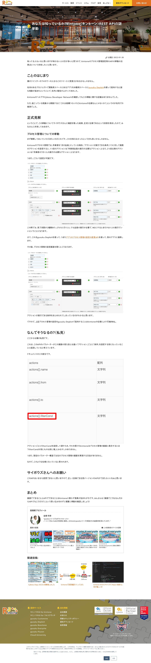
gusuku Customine (39, 618)
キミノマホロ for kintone (41, 612)
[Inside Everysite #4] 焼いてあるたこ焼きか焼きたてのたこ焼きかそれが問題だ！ (86, 547)
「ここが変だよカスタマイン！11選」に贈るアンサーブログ (63, 546)
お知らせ (63, 615)
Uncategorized (47, 542)
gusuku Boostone (38, 625)
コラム (86, 3)
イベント (79, 3)
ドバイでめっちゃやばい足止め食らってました (40, 546)
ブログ (93, 3)
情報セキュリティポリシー (69, 618)
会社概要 (63, 612)
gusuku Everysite (38, 628)
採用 (99, 3)
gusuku (72, 542)
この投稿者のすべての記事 (112, 528)
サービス (65, 3)
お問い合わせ (141, 3)
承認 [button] (106, 658)
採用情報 (63, 625)
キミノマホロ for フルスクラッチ (42, 615)
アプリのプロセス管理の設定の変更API (82, 237)
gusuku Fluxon (37, 632)
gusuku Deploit (96, 87)
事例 (72, 3)
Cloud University (38, 635)
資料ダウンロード (122, 3)
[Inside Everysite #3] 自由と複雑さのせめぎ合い (110, 546)
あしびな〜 (107, 3)
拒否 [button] (114, 658)
